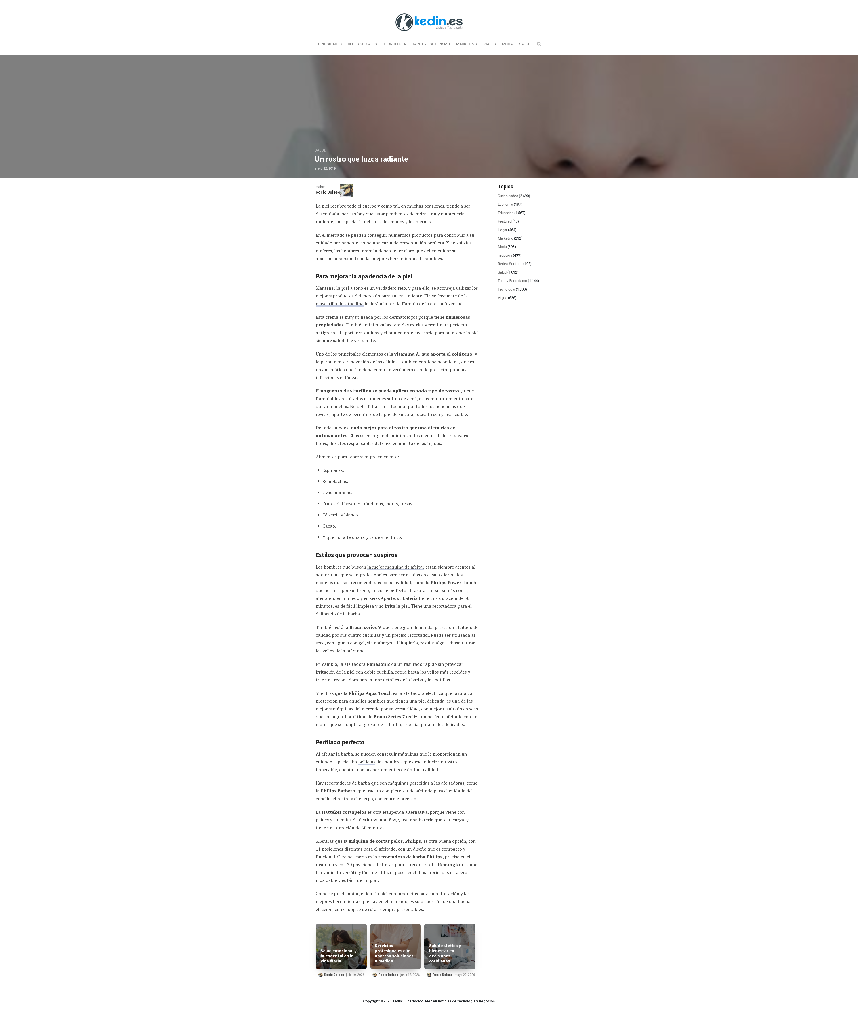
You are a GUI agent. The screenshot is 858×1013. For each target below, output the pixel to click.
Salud (525, 44)
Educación (505, 213)
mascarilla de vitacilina (340, 304)
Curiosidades (329, 44)
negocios (505, 255)
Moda (507, 44)
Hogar (502, 230)
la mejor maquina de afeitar (395, 567)
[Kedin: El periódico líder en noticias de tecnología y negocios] (429, 34)
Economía (505, 204)
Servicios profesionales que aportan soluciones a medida (394, 953)
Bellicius (366, 762)
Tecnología (394, 44)
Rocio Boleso (328, 192)
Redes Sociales (362, 44)
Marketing (466, 44)
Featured (505, 221)
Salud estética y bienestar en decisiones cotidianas (445, 953)
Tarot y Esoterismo (431, 44)
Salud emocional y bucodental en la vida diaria (339, 956)
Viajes (489, 44)
